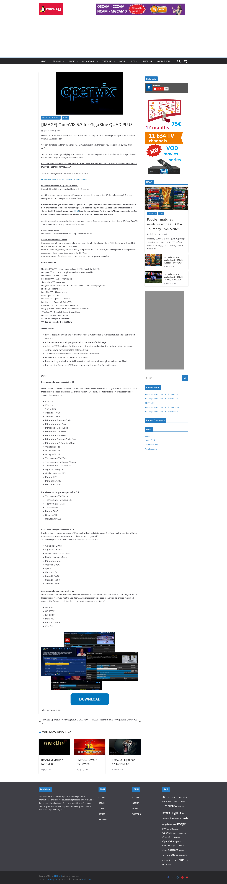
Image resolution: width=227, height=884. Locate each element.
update (173, 854)
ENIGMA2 (57, 61)
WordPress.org (151, 449)
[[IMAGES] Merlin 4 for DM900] (54, 740)
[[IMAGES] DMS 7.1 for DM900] (89, 740)
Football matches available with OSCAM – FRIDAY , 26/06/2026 (174, 277)
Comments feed (151, 444)
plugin (173, 846)
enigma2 (176, 812)
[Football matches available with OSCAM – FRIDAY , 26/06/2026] (153, 279)
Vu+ (171, 860)
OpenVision (168, 841)
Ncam (168, 829)
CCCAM (102, 797)
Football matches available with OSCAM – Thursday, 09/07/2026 (164, 224)
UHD (165, 854)
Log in (147, 436)
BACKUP (123, 61)
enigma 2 (165, 819)
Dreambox (169, 806)
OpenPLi (167, 837)
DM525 (164, 802)
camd (179, 797)
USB (164, 860)
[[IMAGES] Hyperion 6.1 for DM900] (125, 740)
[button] (47, 61)
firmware (175, 818)
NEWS (43, 61)
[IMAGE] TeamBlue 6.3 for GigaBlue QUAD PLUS (114, 721)
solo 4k (181, 850)
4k (163, 797)
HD (174, 824)
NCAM (101, 808)
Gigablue (167, 824)
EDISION (181, 807)
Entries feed (150, 440)
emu (165, 813)
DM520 (185, 798)
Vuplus (179, 860)
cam (173, 797)
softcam (173, 850)
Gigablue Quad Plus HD (51, 118)
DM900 (176, 801)
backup (168, 798)
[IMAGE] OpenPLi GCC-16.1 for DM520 (161, 398)
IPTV (133, 61)
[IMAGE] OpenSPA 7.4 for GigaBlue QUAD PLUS (65, 721)
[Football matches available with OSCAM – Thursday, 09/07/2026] (166, 198)
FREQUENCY (152, 214)
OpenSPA (176, 837)
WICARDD (103, 819)
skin (182, 845)
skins (164, 850)
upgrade (183, 855)
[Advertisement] (113, 37)
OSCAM (102, 803)
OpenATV (167, 832)
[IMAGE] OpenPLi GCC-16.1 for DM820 (161, 394)
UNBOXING (147, 61)
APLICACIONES (88, 61)
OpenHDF (182, 833)
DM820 (170, 802)
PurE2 (178, 846)
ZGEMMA (168, 864)
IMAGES (71, 61)
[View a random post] (185, 61)
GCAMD (102, 814)
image (181, 823)
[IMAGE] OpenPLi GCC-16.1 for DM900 (161, 411)
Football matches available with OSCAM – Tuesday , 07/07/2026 (174, 260)
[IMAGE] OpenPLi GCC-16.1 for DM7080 (162, 407)
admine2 (60, 131)
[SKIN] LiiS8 (149, 403)
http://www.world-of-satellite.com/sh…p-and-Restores (64, 179)
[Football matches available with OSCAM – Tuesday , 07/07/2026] (153, 262)
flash (185, 818)
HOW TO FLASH (163, 61)
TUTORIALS (107, 61)
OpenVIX (178, 842)
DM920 (183, 801)
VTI (167, 860)
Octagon (175, 829)
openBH (176, 833)
